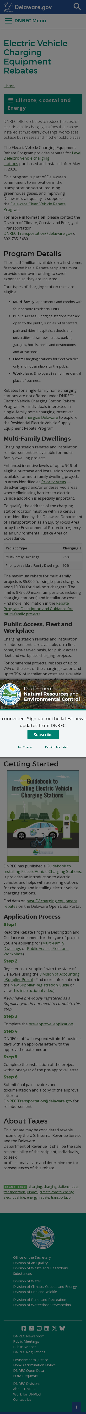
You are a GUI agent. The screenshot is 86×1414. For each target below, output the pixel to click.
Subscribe (43, 734)
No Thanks (25, 747)
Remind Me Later (56, 747)
